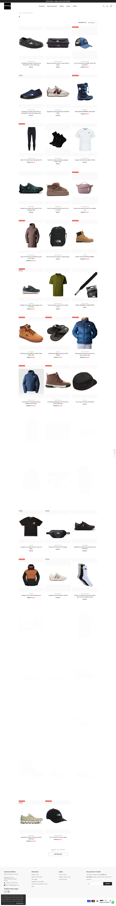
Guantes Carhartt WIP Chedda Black (85, 498)
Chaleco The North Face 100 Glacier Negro (31, 450)
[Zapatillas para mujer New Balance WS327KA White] (58, 91)
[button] (92, 22)
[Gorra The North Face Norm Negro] (58, 817)
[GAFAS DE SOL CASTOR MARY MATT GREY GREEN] (58, 720)
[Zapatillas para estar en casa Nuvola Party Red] (85, 671)
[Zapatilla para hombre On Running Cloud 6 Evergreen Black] (31, 188)
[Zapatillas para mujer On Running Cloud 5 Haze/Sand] (31, 817)
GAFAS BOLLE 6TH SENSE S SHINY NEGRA (85, 740)
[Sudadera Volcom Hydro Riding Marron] (31, 575)
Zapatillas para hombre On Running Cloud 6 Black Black (85, 547)
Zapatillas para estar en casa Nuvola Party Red (84, 693)
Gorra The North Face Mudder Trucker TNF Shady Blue (85, 64)
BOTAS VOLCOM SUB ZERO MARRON (85, 257)
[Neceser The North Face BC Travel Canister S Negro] (58, 42)
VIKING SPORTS (84, 303)
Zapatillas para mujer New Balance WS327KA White (58, 112)
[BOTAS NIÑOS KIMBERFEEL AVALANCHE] (85, 91)
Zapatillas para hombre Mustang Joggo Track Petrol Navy (31, 306)
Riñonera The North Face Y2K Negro (58, 547)
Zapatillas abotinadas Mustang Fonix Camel (58, 789)
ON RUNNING (31, 206)
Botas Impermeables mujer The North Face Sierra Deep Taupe (58, 402)
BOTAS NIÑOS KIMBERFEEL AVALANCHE (85, 111)
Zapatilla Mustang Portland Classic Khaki (85, 789)
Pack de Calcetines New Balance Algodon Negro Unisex (58, 160)
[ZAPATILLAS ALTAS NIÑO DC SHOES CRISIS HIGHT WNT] (31, 333)
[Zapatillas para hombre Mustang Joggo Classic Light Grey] (31, 671)
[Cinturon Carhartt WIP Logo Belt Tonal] (58, 478)
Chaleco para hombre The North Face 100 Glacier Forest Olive (84, 644)
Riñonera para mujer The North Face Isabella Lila (85, 209)
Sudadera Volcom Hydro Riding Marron (31, 595)
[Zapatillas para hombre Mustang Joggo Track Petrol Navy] (31, 284)
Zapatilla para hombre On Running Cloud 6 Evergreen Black (31, 209)
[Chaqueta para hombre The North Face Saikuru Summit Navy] (85, 333)
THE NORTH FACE (31, 61)
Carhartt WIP (58, 497)
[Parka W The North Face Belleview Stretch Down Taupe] (31, 236)
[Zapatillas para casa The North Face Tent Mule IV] (85, 429)
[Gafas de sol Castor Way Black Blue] (31, 720)
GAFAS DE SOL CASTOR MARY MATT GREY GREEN (58, 741)
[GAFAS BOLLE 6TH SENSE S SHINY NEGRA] (85, 720)
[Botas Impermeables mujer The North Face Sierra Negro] (31, 768)
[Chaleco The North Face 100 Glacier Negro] (31, 429)
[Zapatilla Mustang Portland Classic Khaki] (85, 768)
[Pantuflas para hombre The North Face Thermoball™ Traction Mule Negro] (31, 42)
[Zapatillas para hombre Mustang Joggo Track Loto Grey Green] (58, 671)
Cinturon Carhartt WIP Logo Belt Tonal (58, 498)
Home (20, 13)
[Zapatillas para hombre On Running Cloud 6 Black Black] (85, 526)
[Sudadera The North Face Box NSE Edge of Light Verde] (31, 478)
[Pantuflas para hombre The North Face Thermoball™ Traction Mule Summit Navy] (31, 91)
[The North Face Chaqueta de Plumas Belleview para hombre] (31, 381)
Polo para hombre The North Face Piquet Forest (58, 306)
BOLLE (85, 738)
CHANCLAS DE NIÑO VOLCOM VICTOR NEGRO (58, 354)
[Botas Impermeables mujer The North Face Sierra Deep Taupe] (58, 381)
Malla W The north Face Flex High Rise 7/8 (31, 160)
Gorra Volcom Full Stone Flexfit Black (85, 402)
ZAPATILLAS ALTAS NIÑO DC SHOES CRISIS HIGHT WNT (31, 354)
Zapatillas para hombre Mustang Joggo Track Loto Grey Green (58, 693)
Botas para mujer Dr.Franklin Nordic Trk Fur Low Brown (58, 209)
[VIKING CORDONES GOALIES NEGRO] (85, 284)
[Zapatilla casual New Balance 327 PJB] (58, 575)
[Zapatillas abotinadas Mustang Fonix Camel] (58, 768)
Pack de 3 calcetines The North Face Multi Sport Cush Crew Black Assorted (84, 596)
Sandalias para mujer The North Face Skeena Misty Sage (58, 644)
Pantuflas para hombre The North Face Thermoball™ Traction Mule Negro (31, 64)
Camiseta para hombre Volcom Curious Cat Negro (31, 547)
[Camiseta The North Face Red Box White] (85, 139)
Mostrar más (58, 854)
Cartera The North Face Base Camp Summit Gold (31, 644)
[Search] (104, 6)
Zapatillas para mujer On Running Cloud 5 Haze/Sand (31, 838)
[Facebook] (5, 891)
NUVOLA (85, 690)
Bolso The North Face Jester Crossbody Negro (58, 257)
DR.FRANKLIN (58, 206)
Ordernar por (82, 22)
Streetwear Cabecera (28, 13)
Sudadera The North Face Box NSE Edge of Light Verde (31, 499)
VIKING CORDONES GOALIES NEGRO (84, 305)
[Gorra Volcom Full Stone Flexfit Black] (85, 381)
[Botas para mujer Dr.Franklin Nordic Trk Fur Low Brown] (58, 188)
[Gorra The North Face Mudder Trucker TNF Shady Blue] (85, 42)
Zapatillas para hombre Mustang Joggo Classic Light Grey (31, 693)
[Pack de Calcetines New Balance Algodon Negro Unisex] (58, 139)
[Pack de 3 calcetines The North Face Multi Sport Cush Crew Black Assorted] (85, 575)
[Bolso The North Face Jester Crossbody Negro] (58, 236)
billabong (58, 448)
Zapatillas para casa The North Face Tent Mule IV (85, 451)
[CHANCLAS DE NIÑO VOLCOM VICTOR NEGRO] (58, 333)
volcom (85, 255)
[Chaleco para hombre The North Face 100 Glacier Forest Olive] (85, 623)
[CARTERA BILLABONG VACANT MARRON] (58, 429)
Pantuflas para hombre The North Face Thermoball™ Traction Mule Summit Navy (31, 112)
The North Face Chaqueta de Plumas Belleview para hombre (31, 402)
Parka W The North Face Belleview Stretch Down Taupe (31, 257)
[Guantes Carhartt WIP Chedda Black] (85, 478)
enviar (108, 883)
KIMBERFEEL (84, 110)
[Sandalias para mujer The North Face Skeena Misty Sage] (58, 623)
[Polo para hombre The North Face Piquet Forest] (58, 284)
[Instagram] (8, 891)
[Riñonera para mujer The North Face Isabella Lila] (85, 188)
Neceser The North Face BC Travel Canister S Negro (58, 64)
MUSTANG (31, 303)
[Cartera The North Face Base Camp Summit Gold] (31, 623)
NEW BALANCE (58, 110)
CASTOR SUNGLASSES (31, 738)
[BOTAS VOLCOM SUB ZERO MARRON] (85, 236)
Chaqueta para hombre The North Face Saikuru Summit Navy (85, 354)
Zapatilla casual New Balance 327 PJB (58, 595)
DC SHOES (31, 351)
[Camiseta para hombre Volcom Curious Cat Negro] (31, 526)
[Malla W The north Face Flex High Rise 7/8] (31, 139)
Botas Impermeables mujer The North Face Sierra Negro (31, 789)
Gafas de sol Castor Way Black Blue (31, 740)
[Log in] (107, 6)
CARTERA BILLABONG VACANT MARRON (58, 450)
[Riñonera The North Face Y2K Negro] (58, 526)
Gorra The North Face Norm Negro (58, 837)
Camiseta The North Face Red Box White (85, 160)
